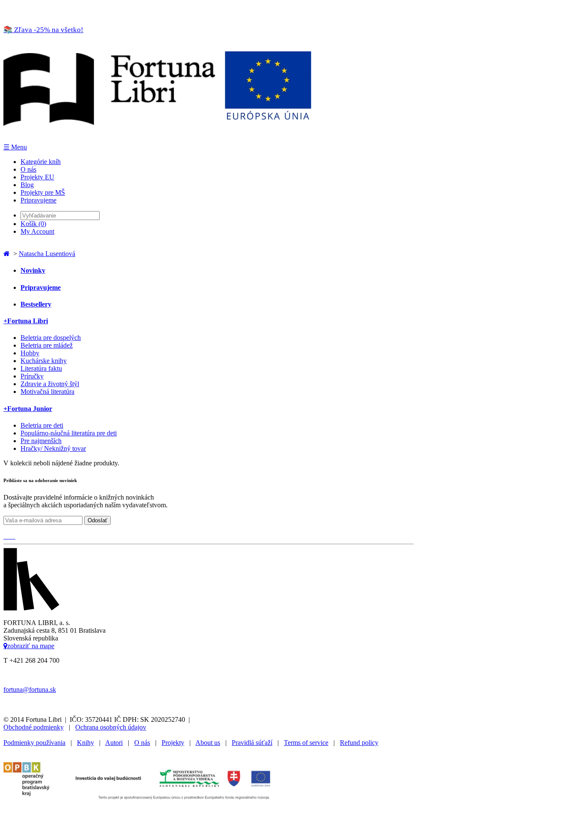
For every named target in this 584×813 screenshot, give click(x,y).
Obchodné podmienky (33, 727)
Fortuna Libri (25, 321)
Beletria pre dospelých (51, 337)
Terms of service (306, 742)
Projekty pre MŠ (43, 192)
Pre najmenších (41, 440)
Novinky (33, 270)
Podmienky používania (34, 742)
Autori (114, 742)
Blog (27, 184)
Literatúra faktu (41, 368)
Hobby (30, 353)
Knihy (85, 742)
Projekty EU (37, 177)
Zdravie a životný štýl (50, 383)
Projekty (173, 742)
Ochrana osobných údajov (110, 727)
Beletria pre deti (42, 425)
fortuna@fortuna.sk (29, 689)
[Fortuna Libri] (157, 139)
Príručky (32, 376)
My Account (37, 231)
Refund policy (359, 742)
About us (207, 742)
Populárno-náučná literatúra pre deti (69, 433)
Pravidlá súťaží (252, 742)
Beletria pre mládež (47, 345)
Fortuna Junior (27, 408)
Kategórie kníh (41, 161)
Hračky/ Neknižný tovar (53, 448)
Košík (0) (33, 223)
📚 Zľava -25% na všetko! (43, 30)
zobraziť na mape (30, 645)
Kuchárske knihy (44, 360)
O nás (28, 169)
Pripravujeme (38, 200)
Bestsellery (36, 304)
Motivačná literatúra (47, 391)
